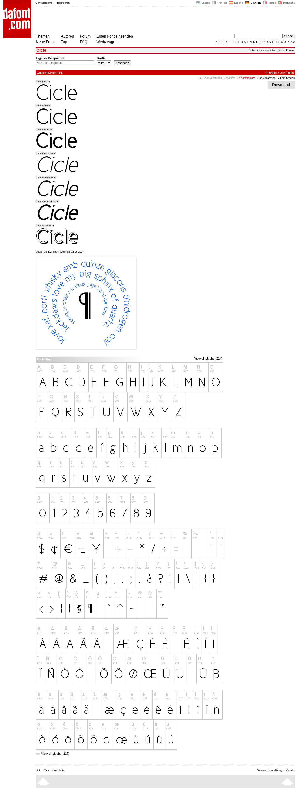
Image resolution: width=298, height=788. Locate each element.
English (205, 2)
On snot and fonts (54, 770)
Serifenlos (287, 73)
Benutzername (44, 2)
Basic (273, 73)
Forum (85, 36)
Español (238, 2)
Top (64, 42)
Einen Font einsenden (114, 36)
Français (222, 2)
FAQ (83, 42)
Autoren (67, 36)
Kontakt (290, 770)
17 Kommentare (246, 77)
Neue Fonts (45, 42)
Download (281, 85)
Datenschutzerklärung (269, 770)
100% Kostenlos (266, 77)
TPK (60, 73)
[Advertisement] (120, 20)
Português (288, 2)
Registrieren (63, 2)
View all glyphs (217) (208, 358)
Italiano (272, 2)
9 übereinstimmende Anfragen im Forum (271, 50)
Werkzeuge (105, 42)
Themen (43, 36)
